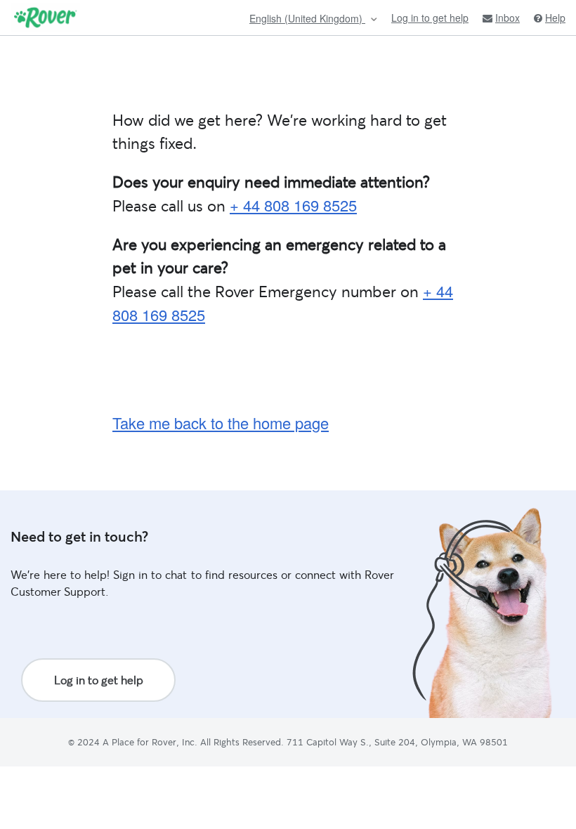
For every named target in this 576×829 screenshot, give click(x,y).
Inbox (507, 18)
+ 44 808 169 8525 (293, 205)
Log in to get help (430, 17)
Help (555, 18)
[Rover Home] (45, 17)
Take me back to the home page (220, 422)
